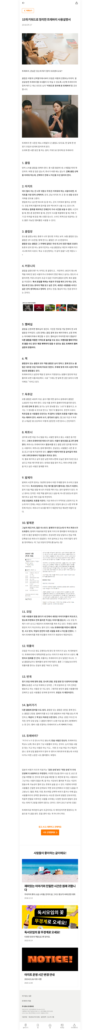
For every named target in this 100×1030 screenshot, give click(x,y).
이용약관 (24, 1017)
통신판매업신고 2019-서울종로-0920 (38, 1013)
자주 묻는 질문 (26, 996)
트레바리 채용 (26, 1001)
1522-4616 (25, 1013)
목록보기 (29, 11)
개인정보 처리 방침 (34, 1017)
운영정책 (43, 1017)
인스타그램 (50, 1017)
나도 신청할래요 (49, 832)
